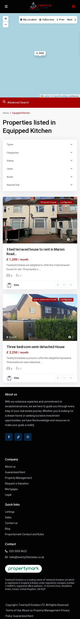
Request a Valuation (17, 483)
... (40, 269)
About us (10, 466)
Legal (8, 494)
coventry (13, 239)
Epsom (13, 337)
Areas (10, 176)
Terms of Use (13, 610)
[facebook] (9, 437)
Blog (7, 528)
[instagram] (28, 437)
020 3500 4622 (18, 551)
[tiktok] (18, 437)
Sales (8, 517)
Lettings (10, 511)
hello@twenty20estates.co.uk (26, 557)
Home (6, 113)
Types (10, 144)
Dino (16, 285)
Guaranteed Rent (15, 472)
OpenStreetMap (60, 95)
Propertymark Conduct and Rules (24, 534)
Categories (12, 152)
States (10, 160)
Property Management (18, 477)
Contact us (11, 523)
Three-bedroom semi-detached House (36, 347)
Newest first (13, 184)
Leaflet (46, 95)
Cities (10, 168)
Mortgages (11, 489)
